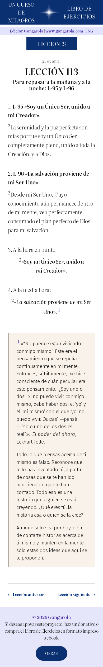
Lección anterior (28, 594)
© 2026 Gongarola (51, 617)
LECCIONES (51, 44)
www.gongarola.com (64, 31)
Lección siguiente (73, 594)
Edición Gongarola (26, 31)
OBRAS (51, 653)
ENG (89, 31)
